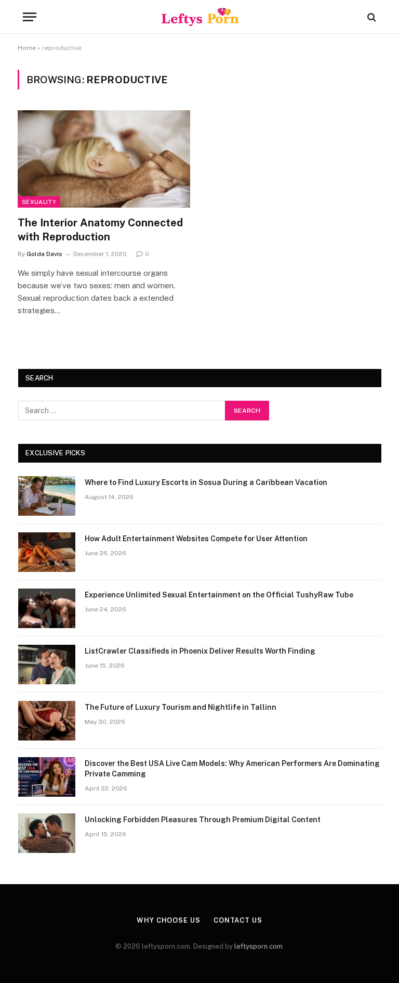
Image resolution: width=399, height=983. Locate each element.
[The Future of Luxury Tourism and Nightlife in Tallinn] (46, 721)
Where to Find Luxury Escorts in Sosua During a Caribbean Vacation (206, 482)
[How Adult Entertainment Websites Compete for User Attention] (46, 552)
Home (27, 48)
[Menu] (29, 17)
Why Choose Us (169, 920)
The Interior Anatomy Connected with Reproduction (100, 229)
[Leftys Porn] (200, 17)
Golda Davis (44, 254)
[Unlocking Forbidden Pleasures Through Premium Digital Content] (46, 833)
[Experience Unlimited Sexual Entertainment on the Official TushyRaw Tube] (46, 608)
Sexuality (39, 202)
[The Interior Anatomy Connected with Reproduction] (104, 159)
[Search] (370, 17)
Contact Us (238, 920)
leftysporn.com (258, 946)
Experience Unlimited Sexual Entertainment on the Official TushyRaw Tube (219, 595)
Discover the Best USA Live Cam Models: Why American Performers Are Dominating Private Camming (232, 768)
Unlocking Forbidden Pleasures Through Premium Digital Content (203, 819)
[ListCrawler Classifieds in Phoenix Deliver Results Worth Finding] (46, 664)
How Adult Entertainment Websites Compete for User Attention (196, 538)
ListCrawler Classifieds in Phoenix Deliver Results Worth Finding (200, 651)
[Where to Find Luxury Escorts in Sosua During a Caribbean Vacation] (46, 496)
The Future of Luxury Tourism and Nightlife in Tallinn (180, 707)
